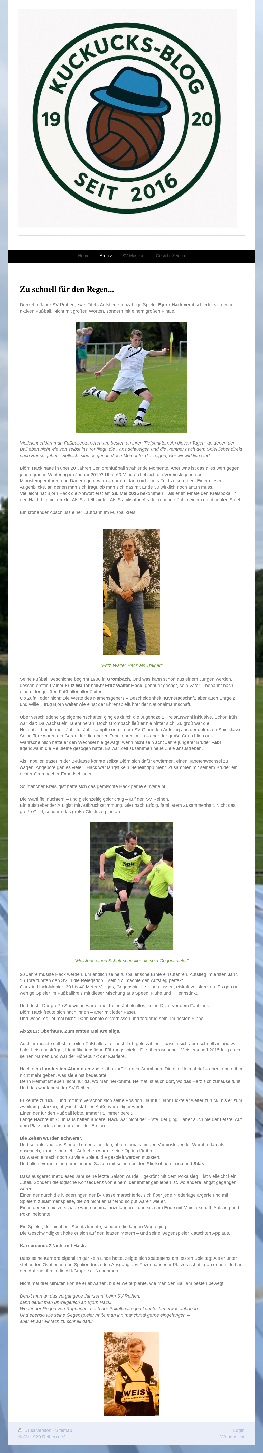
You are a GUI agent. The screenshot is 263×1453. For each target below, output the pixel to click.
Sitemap (63, 1430)
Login (239, 1430)
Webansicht (232, 1436)
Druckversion (38, 1430)
